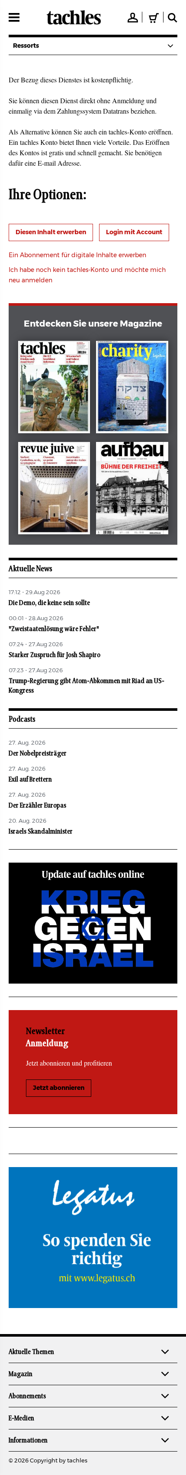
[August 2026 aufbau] (132, 490)
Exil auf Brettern (30, 779)
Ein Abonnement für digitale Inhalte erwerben (77, 255)
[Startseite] (74, 17)
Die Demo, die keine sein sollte (49, 602)
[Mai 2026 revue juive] (54, 490)
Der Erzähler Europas (37, 805)
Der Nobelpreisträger (38, 753)
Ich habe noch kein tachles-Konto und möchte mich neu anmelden (87, 275)
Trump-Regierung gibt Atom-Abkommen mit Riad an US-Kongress (86, 685)
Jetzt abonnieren (58, 1088)
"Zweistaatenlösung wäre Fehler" (54, 628)
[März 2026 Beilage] (132, 389)
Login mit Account (134, 232)
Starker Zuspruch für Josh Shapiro (54, 654)
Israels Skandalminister (41, 831)
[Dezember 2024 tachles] (54, 389)
